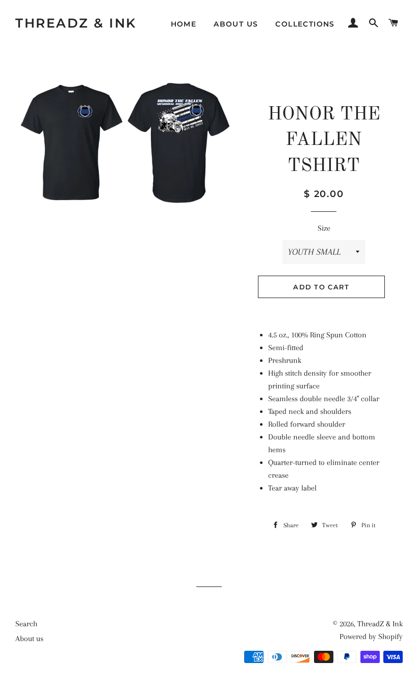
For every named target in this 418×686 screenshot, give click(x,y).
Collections (304, 24)
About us (236, 24)
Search (26, 623)
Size (324, 228)
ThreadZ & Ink (76, 23)
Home (184, 24)
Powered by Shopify (371, 636)
